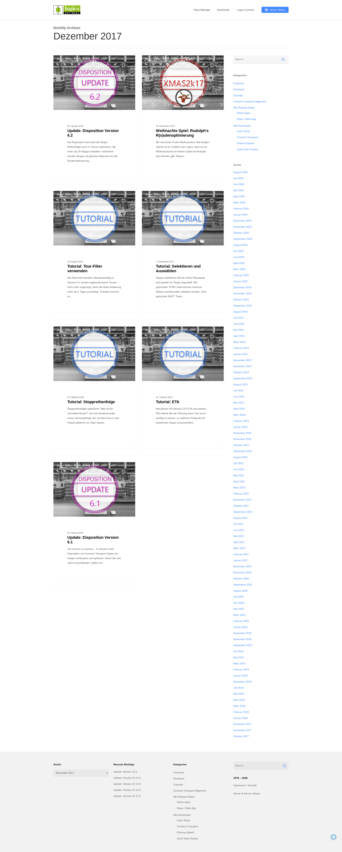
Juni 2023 (238, 396)
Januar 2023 (240, 426)
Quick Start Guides (247, 149)
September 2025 (242, 238)
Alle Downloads (242, 125)
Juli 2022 (238, 463)
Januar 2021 (240, 560)
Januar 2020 (240, 627)
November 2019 (242, 639)
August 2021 (240, 517)
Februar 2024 (241, 348)
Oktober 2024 (241, 299)
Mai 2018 (238, 693)
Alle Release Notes (244, 107)
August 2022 (240, 457)
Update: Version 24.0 (125, 771)
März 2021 (239, 548)
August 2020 (240, 590)
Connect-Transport (247, 137)
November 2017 (242, 730)
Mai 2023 (238, 402)
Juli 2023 (238, 390)
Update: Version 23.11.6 (127, 796)
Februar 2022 (241, 493)
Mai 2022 (238, 475)
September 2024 (242, 305)
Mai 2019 (238, 657)
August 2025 (240, 245)
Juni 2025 (238, 257)
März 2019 (239, 663)
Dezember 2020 (242, 566)
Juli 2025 (238, 251)
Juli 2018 (238, 687)
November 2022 (242, 439)
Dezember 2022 (242, 433)
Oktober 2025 (241, 232)
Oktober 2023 (241, 372)
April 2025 (239, 263)
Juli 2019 (238, 651)
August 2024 (240, 311)
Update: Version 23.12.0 (127, 789)
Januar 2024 (240, 354)
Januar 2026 (240, 214)
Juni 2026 (238, 184)
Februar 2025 (241, 275)
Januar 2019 (240, 675)
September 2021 (242, 511)
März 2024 (239, 342)
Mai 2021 (238, 536)
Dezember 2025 (242, 220)
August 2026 (240, 172)
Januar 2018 (240, 718)
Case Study (243, 131)
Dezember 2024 (242, 287)
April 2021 (239, 542)
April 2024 (239, 335)
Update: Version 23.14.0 (127, 777)
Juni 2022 (238, 469)
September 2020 (242, 584)
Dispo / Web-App (246, 119)
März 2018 (239, 705)
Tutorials (238, 95)
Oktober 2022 (241, 445)
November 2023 (242, 366)
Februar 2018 (241, 712)
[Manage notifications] (333, 837)
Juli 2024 (238, 317)
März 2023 (239, 414)
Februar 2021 (241, 554)
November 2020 (242, 572)
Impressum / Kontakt (245, 785)
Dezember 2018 (242, 681)
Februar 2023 (241, 420)
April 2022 (239, 481)
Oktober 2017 (241, 736)
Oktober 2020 (241, 578)
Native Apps (243, 112)
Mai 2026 (238, 190)
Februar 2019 (241, 669)
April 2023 (239, 408)
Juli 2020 (238, 596)
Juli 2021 (238, 524)
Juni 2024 (238, 323)
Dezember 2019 (242, 633)
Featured (238, 83)
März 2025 (239, 269)
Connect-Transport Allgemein (78, 61)
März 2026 (239, 202)
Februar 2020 (241, 621)
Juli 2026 (238, 178)
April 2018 (239, 699)
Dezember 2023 (242, 360)
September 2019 (242, 645)
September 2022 (242, 451)
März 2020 (239, 614)
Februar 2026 (241, 208)
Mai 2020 (238, 608)
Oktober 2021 (241, 505)
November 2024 (242, 293)
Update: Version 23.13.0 (127, 783)
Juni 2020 (238, 602)
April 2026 (239, 196)
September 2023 (242, 378)
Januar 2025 (240, 281)
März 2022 (239, 487)
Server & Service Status (246, 793)
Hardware (238, 89)
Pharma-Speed (245, 143)
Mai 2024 (238, 329)
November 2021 (242, 499)
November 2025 (242, 226)
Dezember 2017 (242, 724)
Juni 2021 (238, 530)
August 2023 (240, 384)
